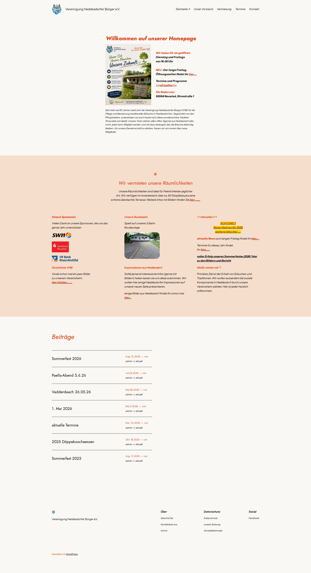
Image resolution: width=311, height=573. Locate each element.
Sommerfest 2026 (66, 359)
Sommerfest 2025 (66, 458)
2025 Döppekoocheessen (73, 442)
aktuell (139, 361)
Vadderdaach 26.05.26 (71, 392)
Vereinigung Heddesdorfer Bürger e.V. (92, 9)
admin (129, 361)
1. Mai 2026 (62, 409)
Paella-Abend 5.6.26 (69, 375)
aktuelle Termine (65, 425)
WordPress (72, 554)
